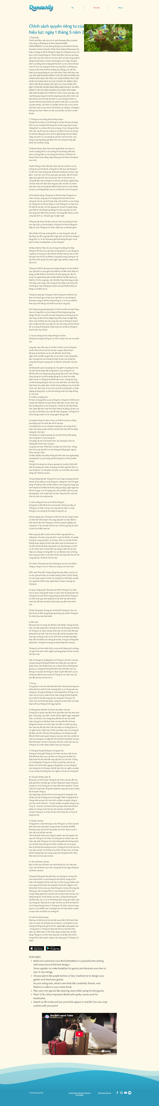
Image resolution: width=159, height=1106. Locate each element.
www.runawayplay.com (55, 61)
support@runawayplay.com (68, 926)
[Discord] (129, 1092)
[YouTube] (125, 1092)
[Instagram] (121, 1092)
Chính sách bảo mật (104, 1093)
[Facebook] (117, 1092)
